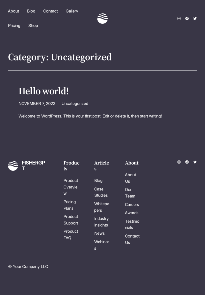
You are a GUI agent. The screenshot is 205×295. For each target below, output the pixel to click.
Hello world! (43, 90)
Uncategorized (75, 103)
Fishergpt (33, 166)
